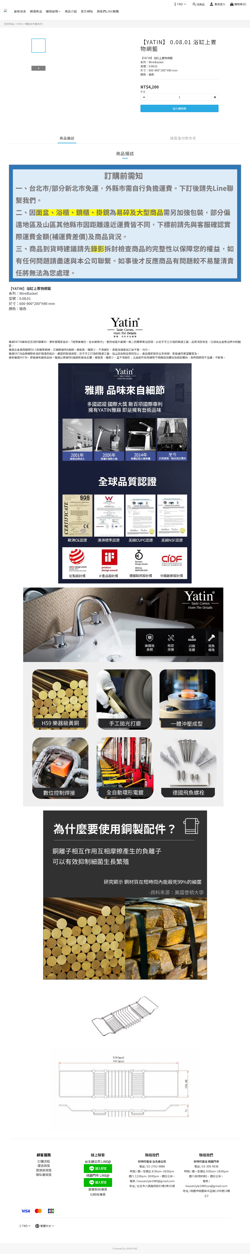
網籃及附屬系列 (34, 24)
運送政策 (44, 1165)
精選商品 (36, 11)
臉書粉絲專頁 (97, 1189)
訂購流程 (44, 1161)
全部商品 (9, 24)
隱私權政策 (44, 1174)
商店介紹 (71, 11)
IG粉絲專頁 (98, 1194)
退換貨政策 (44, 1170)
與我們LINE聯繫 (108, 11)
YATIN (19, 24)
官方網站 (87, 11)
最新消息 (20, 11)
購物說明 (52, 11)
